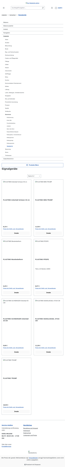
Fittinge (7, 61)
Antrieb (5, 29)
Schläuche (8, 111)
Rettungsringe (10, 140)
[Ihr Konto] (52, 8)
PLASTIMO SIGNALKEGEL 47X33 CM (47, 320)
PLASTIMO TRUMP (10, 378)
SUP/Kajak (8, 74)
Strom (6, 152)
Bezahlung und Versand (30, 428)
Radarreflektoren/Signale (12, 131)
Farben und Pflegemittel (11, 58)
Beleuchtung (8, 45)
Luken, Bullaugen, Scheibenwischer (14, 92)
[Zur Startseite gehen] (32, 3)
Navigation (6, 33)
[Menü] (4, 8)
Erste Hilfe (9, 120)
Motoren (5, 22)
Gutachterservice (8, 158)
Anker (6, 39)
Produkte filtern (34, 165)
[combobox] (26, 8)
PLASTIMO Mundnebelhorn (13, 259)
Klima (6, 77)
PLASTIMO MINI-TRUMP (44, 200)
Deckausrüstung (9, 55)
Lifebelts (9, 126)
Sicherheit (8, 114)
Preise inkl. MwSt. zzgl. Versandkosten (13, 229)
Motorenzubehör (8, 26)
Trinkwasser (8, 155)
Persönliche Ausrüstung (11, 102)
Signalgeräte (10, 146)
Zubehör (6, 36)
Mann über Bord (10, 129)
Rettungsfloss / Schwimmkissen (14, 134)
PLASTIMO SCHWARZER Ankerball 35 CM (16, 320)
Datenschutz (27, 433)
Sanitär (7, 108)
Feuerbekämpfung (11, 123)
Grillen (7, 64)
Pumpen (7, 105)
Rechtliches (27, 425)
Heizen (7, 67)
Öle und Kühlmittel (10, 99)
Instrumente (8, 70)
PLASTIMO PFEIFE (42, 259)
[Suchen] (43, 8)
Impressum (26, 430)
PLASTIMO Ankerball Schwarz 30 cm (16, 200)
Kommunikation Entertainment (13, 83)
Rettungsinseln (10, 137)
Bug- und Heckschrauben (12, 52)
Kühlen (7, 86)
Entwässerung (10, 117)
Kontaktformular (6, 446)
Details (16, 233)
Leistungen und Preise (30, 435)
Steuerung (8, 149)
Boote (6, 49)
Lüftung (7, 89)
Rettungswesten (10, 143)
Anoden (7, 42)
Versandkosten (33, 458)
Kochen (7, 80)
